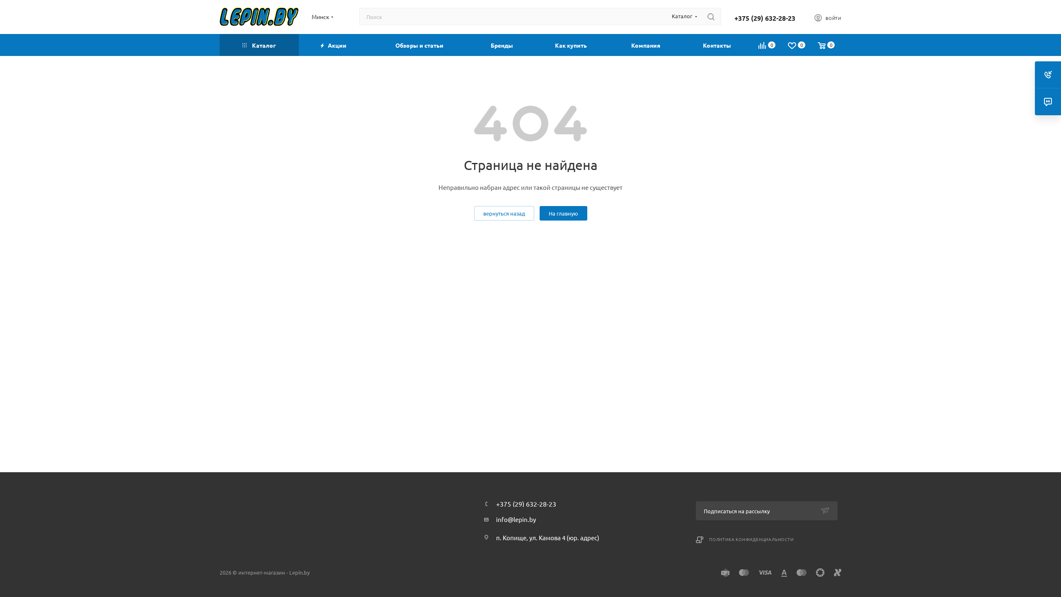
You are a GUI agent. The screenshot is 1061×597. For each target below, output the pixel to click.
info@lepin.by (516, 519)
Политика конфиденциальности (751, 539)
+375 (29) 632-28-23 (764, 18)
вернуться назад (504, 213)
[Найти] (711, 16)
